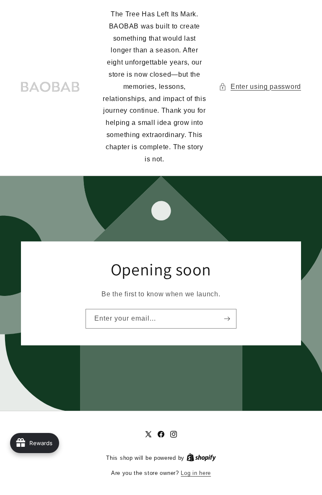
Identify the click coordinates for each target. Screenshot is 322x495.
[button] (260, 87)
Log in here (196, 473)
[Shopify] (201, 458)
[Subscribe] (227, 319)
